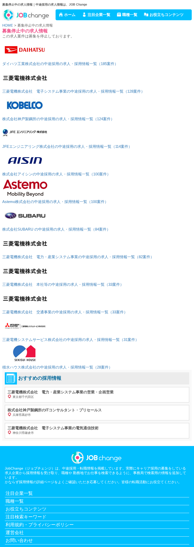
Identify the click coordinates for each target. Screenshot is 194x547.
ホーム (70, 14)
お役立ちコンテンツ (167, 14)
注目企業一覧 (99, 14)
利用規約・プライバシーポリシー (40, 524)
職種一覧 (129, 14)
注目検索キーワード (26, 516)
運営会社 (15, 532)
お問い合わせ (19, 540)
